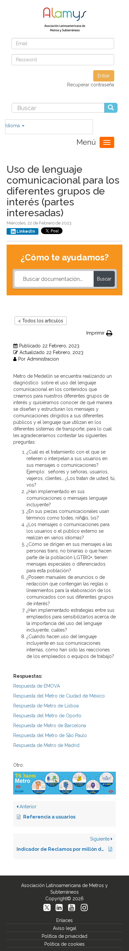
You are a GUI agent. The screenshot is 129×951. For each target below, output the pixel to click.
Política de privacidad (64, 936)
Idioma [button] (13, 125)
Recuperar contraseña (90, 84)
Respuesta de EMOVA (36, 686)
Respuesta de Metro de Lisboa (46, 705)
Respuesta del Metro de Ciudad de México (59, 695)
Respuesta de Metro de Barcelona (49, 725)
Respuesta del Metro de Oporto (47, 715)
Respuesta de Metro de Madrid (46, 745)
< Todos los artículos (40, 320)
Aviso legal (64, 928)
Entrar (104, 75)
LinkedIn (26, 231)
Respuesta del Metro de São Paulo (50, 735)
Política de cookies (64, 944)
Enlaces (64, 920)
